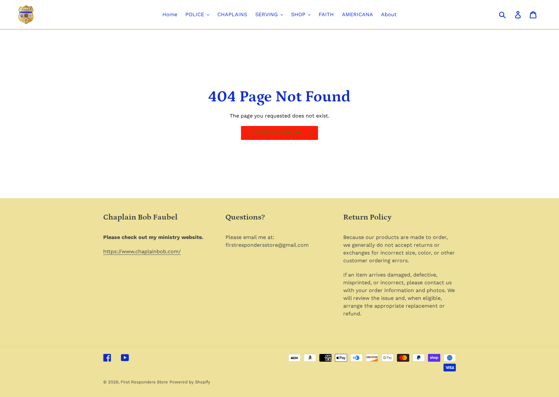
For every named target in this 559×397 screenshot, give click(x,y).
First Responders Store (144, 382)
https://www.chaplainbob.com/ (142, 251)
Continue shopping (274, 132)
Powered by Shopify (190, 382)
